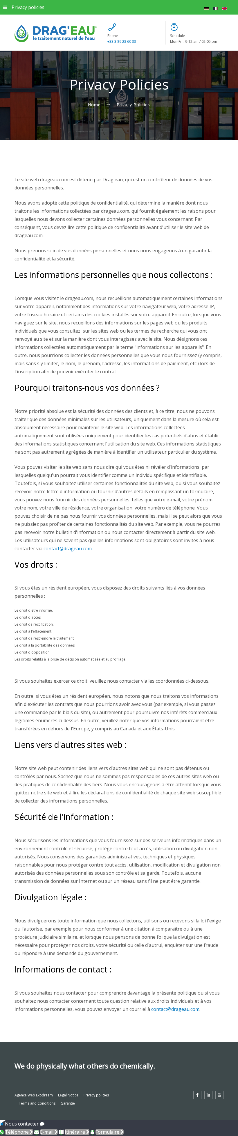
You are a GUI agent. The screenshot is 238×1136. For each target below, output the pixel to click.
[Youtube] (219, 1095)
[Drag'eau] (56, 33)
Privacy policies (28, 7)
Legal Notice (68, 1095)
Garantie (68, 1103)
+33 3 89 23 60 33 (121, 41)
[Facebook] (197, 1095)
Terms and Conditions (37, 1103)
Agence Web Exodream (34, 1095)
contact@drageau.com (68, 548)
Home (94, 104)
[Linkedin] (208, 1095)
